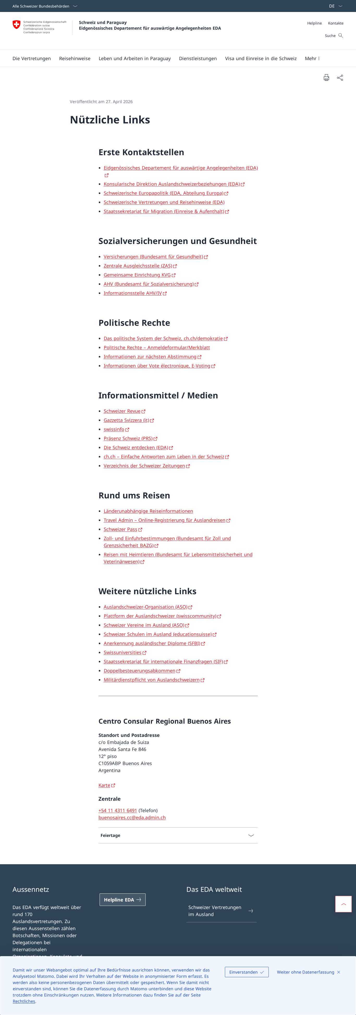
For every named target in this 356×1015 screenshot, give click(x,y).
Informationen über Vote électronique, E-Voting (157, 365)
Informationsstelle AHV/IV (133, 293)
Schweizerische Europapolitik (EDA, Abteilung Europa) (163, 193)
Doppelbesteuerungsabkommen (139, 670)
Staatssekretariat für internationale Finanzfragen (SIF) (163, 661)
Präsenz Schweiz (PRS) (128, 438)
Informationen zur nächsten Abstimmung (150, 356)
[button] (31, 58)
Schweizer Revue (122, 411)
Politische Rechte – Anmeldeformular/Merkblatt (157, 347)
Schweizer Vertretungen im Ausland (214, 910)
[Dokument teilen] (340, 77)
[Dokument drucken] (326, 77)
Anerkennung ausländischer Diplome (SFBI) (152, 643)
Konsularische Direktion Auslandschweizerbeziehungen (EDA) (172, 184)
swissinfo (114, 429)
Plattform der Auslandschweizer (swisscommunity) (160, 616)
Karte (104, 785)
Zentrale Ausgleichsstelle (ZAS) (138, 265)
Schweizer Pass (120, 529)
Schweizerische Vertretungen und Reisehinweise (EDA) (164, 202)
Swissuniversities (123, 652)
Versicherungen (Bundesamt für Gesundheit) (153, 256)
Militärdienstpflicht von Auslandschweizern (152, 679)
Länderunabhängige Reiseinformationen (148, 511)
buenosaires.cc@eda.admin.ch (132, 817)
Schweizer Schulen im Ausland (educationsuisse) (158, 634)
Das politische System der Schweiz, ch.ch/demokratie (163, 338)
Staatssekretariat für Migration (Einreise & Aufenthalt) (164, 211)
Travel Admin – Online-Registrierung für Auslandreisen (164, 520)
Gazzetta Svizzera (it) (126, 420)
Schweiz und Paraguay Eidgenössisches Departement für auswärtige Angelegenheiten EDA (150, 25)
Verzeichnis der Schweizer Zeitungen (144, 465)
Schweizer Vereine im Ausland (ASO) (144, 625)
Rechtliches (24, 1001)
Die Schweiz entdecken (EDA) (136, 447)
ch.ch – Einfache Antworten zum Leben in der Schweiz (164, 456)
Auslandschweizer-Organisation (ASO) (145, 607)
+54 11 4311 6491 (118, 810)
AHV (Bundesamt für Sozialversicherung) (149, 284)
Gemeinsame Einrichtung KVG (137, 275)
